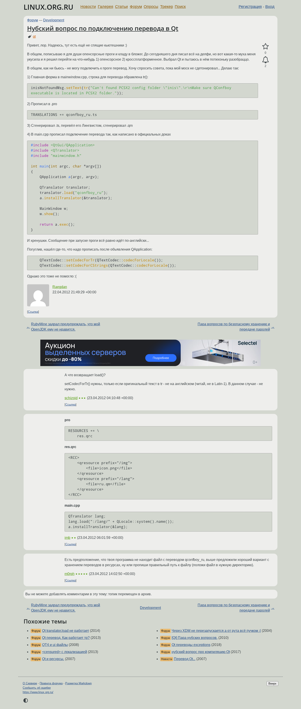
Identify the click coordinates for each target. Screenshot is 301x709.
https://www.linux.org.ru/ (38, 692)
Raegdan (59, 287)
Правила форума (51, 683)
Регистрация (250, 6)
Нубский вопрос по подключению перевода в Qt (102, 28)
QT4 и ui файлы (55, 645)
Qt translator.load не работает (65, 631)
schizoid (71, 398)
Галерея (105, 6)
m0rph (69, 574)
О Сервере (30, 683)
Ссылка (33, 311)
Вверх (272, 683)
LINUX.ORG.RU (48, 7)
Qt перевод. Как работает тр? (66, 638)
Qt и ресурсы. (53, 659)
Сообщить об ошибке (37, 687)
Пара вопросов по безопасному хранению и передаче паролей (234, 326)
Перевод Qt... (184, 659)
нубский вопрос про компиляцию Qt (201, 652)
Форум (136, 6)
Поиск (180, 6)
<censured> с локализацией (64, 652)
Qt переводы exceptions (191, 645)
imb (67, 538)
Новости (88, 6)
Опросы (151, 6)
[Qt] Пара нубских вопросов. (194, 638)
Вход (270, 6)
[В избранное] (265, 46)
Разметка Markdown (78, 683)
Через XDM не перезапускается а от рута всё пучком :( (216, 631)
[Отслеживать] (265, 60)
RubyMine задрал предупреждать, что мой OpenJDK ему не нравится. (65, 326)
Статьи (121, 6)
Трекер (166, 6)
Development (53, 20)
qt (34, 36)
